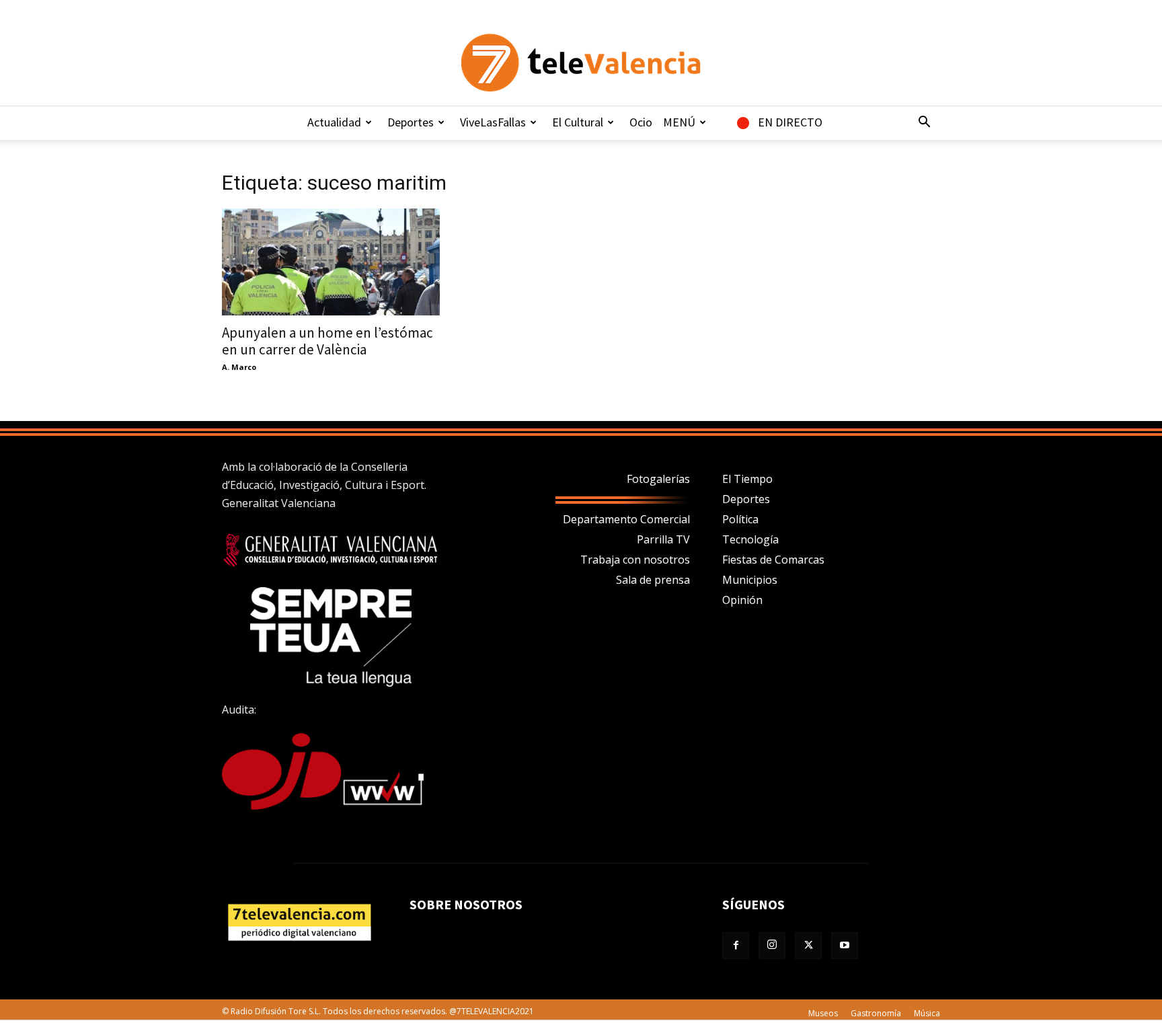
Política (740, 519)
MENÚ (679, 122)
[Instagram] (772, 945)
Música (927, 1013)
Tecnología (750, 539)
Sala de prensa (653, 579)
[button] (924, 123)
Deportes (410, 122)
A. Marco (239, 367)
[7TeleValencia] (581, 62)
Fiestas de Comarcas (773, 559)
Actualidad (334, 122)
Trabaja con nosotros (635, 559)
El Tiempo (747, 478)
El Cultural (577, 122)
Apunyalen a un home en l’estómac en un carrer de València (327, 341)
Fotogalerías (658, 478)
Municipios (749, 579)
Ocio (640, 122)
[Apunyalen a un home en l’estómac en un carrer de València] (331, 261)
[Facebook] (735, 945)
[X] (808, 945)
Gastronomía (876, 1013)
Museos (823, 1013)
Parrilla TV (663, 539)
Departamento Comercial (626, 519)
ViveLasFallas (493, 122)
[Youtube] (844, 945)
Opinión (742, 600)
